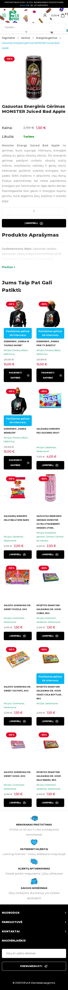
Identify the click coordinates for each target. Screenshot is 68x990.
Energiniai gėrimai (46, 38)
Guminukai (18, 618)
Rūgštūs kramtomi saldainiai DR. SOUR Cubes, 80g (48, 609)
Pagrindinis (8, 38)
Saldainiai (50, 447)
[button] (50, 465)
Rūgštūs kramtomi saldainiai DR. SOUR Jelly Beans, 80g (48, 776)
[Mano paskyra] (44, 15)
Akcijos (8, 350)
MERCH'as (9, 354)
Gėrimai (25, 38)
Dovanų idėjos (20, 350)
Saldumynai (42, 451)
